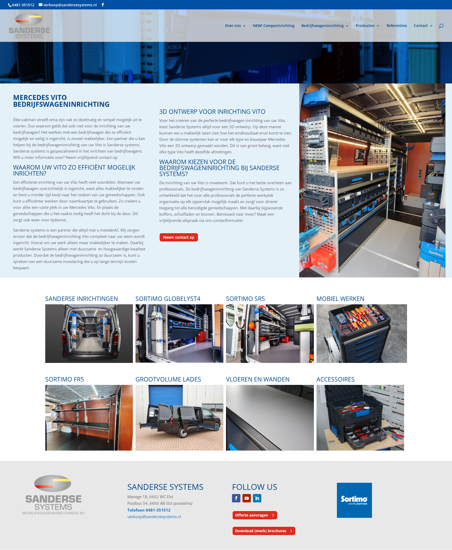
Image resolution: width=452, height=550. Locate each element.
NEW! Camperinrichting (274, 26)
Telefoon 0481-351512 (149, 510)
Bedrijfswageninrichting (322, 26)
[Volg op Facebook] (236, 498)
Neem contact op (178, 237)
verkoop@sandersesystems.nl (154, 516)
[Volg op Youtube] (246, 498)
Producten (365, 26)
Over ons (233, 26)
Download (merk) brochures (260, 530)
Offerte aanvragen (251, 515)
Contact (421, 26)
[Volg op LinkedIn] (257, 498)
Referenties (397, 26)
